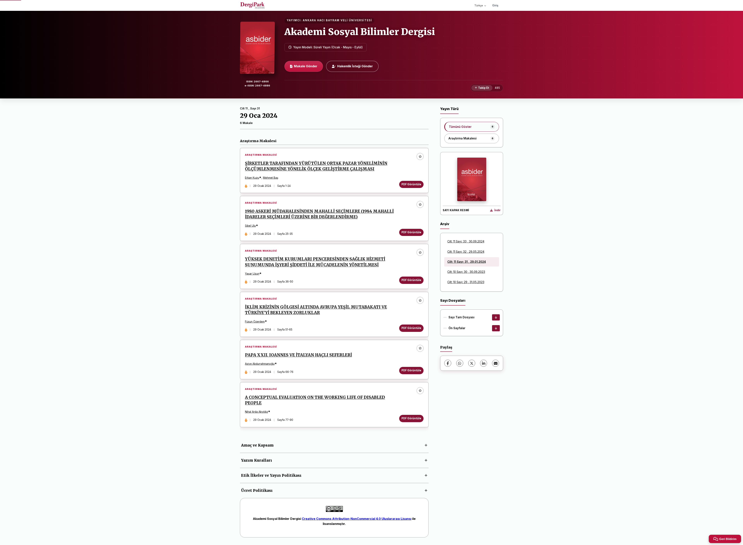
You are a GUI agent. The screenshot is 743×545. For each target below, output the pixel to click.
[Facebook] (447, 363)
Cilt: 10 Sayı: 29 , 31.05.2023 (465, 282)
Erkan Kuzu (252, 177)
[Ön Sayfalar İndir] (496, 328)
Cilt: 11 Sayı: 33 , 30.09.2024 (465, 241)
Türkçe (478, 5)
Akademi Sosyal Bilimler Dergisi (359, 32)
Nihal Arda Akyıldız (256, 411)
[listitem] (471, 127)
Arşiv (444, 224)
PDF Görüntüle (411, 184)
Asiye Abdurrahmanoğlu (260, 363)
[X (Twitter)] (471, 363)
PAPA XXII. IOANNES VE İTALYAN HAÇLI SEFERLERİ (298, 355)
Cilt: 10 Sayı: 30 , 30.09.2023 (466, 272)
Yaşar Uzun (252, 273)
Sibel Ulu (250, 225)
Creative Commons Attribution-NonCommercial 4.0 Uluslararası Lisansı (356, 519)
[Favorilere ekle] (420, 156)
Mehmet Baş (270, 177)
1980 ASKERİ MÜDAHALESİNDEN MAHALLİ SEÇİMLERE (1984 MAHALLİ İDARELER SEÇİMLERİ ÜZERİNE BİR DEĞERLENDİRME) (319, 214)
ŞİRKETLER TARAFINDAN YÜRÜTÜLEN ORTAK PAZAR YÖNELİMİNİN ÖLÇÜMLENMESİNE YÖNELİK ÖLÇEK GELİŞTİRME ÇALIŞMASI (316, 166)
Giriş (495, 5)
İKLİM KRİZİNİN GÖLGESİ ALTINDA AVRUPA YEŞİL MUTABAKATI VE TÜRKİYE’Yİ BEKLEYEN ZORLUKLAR (316, 310)
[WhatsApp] (459, 363)
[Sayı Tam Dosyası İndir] (496, 317)
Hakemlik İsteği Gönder (355, 66)
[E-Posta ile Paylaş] (495, 363)
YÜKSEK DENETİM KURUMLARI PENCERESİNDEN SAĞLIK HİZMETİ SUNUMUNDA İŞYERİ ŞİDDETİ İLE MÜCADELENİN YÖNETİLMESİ (315, 262)
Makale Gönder (305, 66)
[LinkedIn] (483, 363)
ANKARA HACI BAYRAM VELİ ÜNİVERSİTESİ (337, 20)
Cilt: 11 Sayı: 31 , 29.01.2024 (466, 262)
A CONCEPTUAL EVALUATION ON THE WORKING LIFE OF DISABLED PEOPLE (315, 400)
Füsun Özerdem (255, 321)
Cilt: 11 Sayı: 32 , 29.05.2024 (465, 252)
